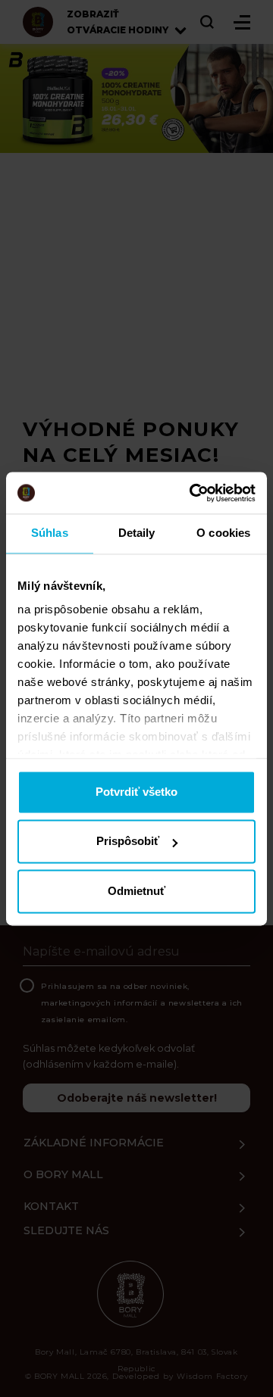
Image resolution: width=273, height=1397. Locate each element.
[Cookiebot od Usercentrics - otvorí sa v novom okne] (193, 493)
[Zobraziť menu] (242, 22)
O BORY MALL (63, 1174)
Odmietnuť (136, 890)
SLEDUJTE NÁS (66, 1230)
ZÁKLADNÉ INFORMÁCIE (94, 1143)
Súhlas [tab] (49, 532)
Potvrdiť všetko (136, 791)
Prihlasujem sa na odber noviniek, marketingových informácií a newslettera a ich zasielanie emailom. (142, 1002)
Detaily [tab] (136, 532)
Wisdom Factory (212, 1376)
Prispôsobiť (127, 841)
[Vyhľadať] (207, 22)
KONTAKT (51, 1206)
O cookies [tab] (223, 532)
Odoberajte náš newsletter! (137, 1098)
